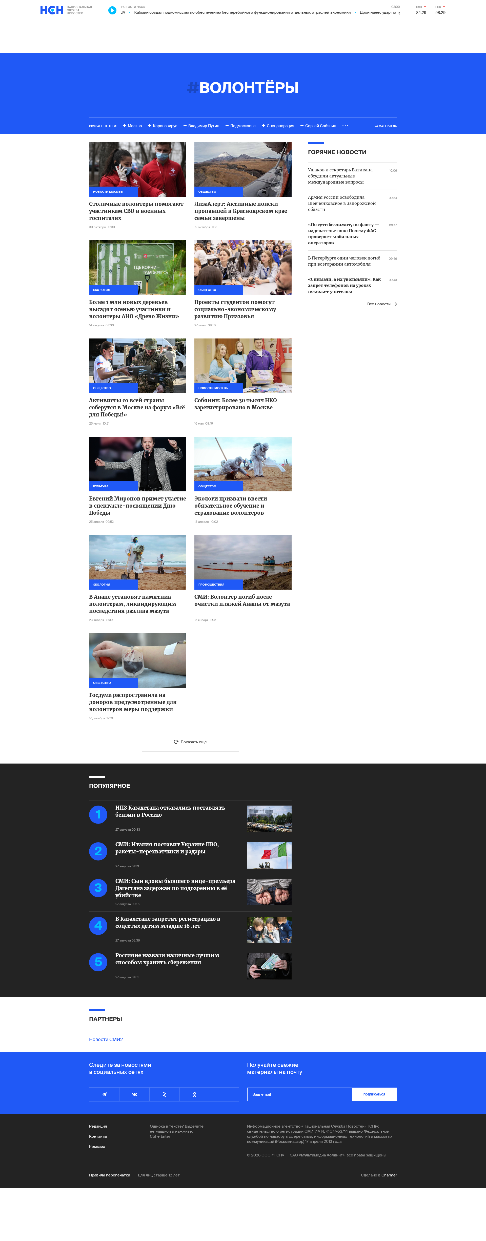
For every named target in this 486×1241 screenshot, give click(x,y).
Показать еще (194, 742)
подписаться (374, 1094)
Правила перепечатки (109, 1175)
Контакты (98, 1136)
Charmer (389, 1175)
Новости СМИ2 (106, 1039)
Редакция (98, 1126)
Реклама (97, 1146)
